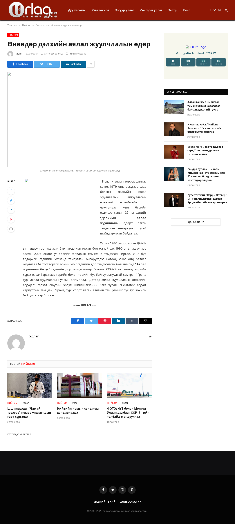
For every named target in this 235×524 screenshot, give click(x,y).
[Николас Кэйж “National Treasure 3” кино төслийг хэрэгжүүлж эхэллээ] (174, 129)
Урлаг (19, 53)
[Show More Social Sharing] (91, 64)
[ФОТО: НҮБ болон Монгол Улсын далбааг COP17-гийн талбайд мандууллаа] (129, 385)
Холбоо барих (131, 501)
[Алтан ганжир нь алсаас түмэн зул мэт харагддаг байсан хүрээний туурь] (174, 107)
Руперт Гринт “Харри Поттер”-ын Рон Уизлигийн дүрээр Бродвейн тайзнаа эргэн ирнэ (207, 199)
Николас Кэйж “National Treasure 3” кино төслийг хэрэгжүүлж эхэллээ (204, 128)
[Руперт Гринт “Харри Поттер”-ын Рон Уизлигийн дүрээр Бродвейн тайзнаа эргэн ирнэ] (174, 200)
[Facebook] (11, 191)
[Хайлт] (226, 10)
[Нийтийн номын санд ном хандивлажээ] (79, 385)
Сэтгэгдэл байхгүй (54, 53)
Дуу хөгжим (77, 10)
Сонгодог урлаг (151, 10)
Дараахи (194, 222)
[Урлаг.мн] (33, 10)
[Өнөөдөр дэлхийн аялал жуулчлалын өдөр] (79, 119)
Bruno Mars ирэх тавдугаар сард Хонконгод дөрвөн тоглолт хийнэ (205, 150)
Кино (186, 10)
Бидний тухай (104, 501)
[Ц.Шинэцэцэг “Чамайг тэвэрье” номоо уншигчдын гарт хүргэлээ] (29, 385)
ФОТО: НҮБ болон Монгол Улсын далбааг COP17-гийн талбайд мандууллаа (128, 412)
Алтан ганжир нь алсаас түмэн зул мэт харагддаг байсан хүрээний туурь (203, 106)
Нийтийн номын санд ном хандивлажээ (78, 410)
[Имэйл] (11, 228)
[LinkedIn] (11, 209)
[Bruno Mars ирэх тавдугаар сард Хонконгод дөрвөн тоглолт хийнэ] (174, 152)
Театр (173, 10)
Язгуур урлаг (124, 10)
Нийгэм (13, 35)
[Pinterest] (11, 219)
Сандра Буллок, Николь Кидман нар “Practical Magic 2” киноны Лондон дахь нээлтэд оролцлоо (206, 175)
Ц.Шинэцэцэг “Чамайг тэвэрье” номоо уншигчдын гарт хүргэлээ (29, 412)
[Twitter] (11, 200)
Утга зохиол (100, 10)
